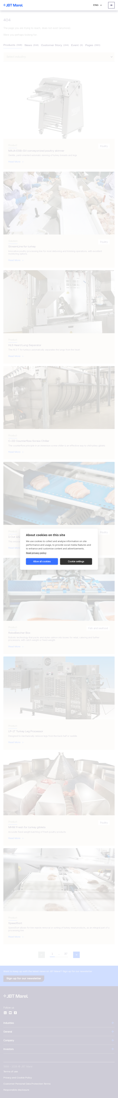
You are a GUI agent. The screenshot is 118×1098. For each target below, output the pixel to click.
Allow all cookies (42, 561)
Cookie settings (76, 561)
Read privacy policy (36, 552)
